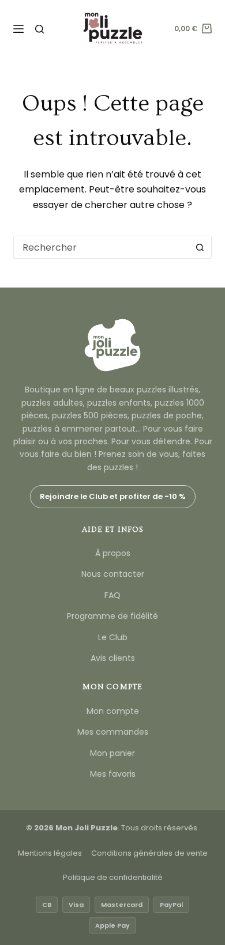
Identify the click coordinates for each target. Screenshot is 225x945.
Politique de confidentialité (113, 877)
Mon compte (113, 711)
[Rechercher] (39, 29)
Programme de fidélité (112, 616)
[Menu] (18, 29)
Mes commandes (112, 732)
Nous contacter (112, 574)
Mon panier (112, 753)
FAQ (112, 595)
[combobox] (101, 247)
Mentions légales (50, 853)
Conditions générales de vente (149, 853)
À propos (112, 553)
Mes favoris (113, 774)
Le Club (112, 637)
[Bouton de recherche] (200, 247)
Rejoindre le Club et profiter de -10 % (113, 496)
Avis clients (113, 658)
